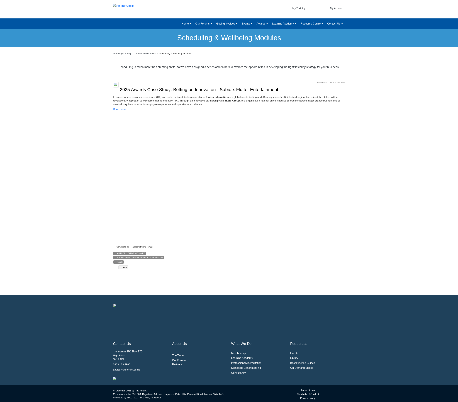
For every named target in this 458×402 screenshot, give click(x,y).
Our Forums (202, 23)
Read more (119, 109)
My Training (299, 8)
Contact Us (334, 23)
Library (135, 257)
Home (185, 23)
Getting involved (226, 23)
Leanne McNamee (136, 253)
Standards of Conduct (307, 394)
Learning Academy (283, 23)
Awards (261, 23)
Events (246, 23)
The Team (178, 355)
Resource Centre (311, 23)
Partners (177, 364)
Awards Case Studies (151, 257)
